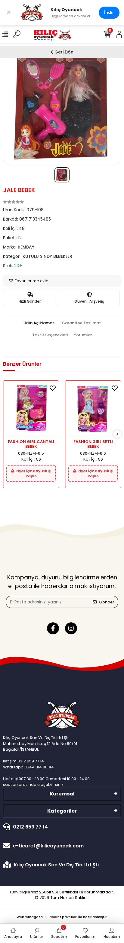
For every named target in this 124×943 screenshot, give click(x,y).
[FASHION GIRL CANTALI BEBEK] (31, 410)
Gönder (106, 602)
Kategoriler (62, 810)
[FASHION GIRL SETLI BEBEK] (93, 410)
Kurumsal (62, 793)
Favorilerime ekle (31, 281)
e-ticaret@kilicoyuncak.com (48, 845)
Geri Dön (63, 52)
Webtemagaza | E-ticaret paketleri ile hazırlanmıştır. (62, 916)
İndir (109, 12)
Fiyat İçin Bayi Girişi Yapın (33, 473)
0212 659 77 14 (30, 826)
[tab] (39, 323)
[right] (117, 434)
